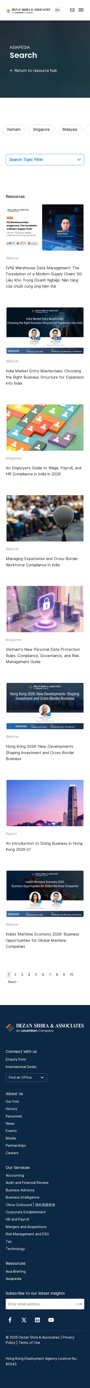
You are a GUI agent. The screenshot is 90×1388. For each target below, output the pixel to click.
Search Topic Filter (26, 159)
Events (11, 1131)
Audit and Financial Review (27, 1183)
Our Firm (12, 1101)
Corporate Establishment (26, 1212)
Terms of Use (29, 1343)
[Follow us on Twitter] (24, 1319)
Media (11, 1138)
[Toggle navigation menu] (82, 10)
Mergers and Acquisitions (26, 1227)
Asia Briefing (16, 1271)
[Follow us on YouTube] (51, 1319)
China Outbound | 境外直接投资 (30, 1205)
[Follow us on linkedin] (37, 1319)
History (11, 1109)
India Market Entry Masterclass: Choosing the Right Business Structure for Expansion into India (45, 377)
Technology (15, 1249)
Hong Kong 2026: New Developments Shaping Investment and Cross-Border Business (40, 752)
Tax (9, 1241)
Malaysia (69, 129)
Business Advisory (20, 1190)
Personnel (14, 1116)
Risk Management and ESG (27, 1234)
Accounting (15, 1175)
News (10, 1123)
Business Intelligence (22, 1197)
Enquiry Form (16, 1059)
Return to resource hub (33, 70)
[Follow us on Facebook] (10, 1319)
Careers (12, 1153)
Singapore (41, 129)
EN (57, 10)
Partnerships (16, 1145)
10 (71, 975)
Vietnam (13, 129)
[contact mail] (72, 10)
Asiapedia (13, 1279)
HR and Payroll (17, 1219)
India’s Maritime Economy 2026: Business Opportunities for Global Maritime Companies (42, 940)
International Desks (21, 1067)
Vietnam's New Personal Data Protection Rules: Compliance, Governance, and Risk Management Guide (43, 655)
